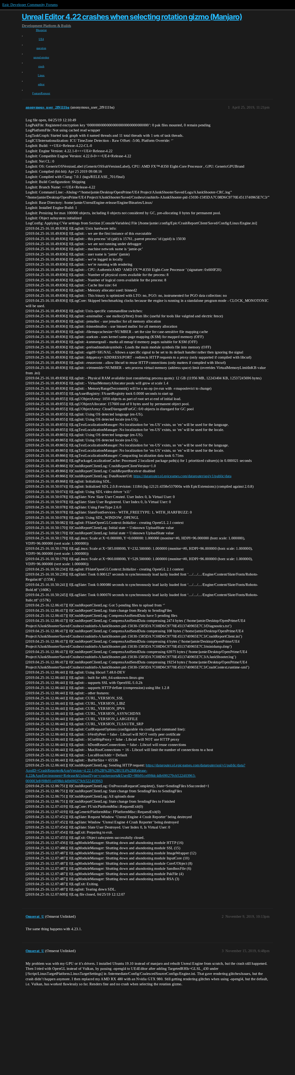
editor (41, 84)
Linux (41, 75)
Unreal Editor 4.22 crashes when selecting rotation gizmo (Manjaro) (132, 16)
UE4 (41, 39)
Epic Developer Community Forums (30, 5)
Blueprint (41, 30)
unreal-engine (41, 57)
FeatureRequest (41, 93)
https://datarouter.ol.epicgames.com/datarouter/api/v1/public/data (182, 476)
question (41, 48)
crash (41, 66)
